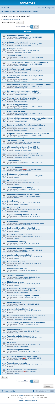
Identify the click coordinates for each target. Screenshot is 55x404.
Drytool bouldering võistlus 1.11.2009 (22, 215)
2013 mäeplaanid (14, 161)
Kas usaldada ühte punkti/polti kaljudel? (23, 91)
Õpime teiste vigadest (20, 72)
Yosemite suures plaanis (17, 363)
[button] (37, 26)
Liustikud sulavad (14, 302)
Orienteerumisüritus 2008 (17, 269)
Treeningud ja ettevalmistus (22, 38)
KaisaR (25, 263)
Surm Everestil (13, 201)
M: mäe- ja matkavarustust (17, 181)
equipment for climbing (16, 242)
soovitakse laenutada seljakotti (19, 255)
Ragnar (25, 311)
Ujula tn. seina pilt (14, 167)
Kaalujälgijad (12, 221)
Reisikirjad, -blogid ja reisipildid (20, 248)
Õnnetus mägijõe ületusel (17, 105)
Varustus (16, 177)
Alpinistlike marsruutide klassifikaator (22, 356)
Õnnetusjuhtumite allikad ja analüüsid (22, 98)
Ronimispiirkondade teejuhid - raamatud (23, 296)
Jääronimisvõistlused (15, 140)
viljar (24, 216)
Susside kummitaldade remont (19, 235)
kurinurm (26, 236)
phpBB (21, 395)
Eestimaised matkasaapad (17, 174)
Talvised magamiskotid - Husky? (20, 188)
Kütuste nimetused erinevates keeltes (22, 370)
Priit (24, 196)
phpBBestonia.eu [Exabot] (30, 398)
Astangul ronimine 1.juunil (18, 42)
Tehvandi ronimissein (15, 275)
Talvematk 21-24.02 (14, 56)
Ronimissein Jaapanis (16, 262)
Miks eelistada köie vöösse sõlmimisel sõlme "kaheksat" (29, 84)
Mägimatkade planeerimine (18, 350)
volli (24, 358)
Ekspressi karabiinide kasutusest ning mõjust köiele (28, 134)
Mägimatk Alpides (14, 208)
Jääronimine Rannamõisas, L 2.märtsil (22, 154)
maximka (26, 338)
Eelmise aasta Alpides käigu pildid (21, 289)
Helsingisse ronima (15, 49)
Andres (25, 257)
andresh (25, 37)
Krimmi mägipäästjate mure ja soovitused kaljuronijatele (29, 118)
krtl (24, 189)
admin (25, 169)
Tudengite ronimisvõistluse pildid (20, 336)
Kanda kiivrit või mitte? (16, 111)
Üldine (16, 218)
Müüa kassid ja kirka (15, 282)
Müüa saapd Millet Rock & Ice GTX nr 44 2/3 (24, 194)
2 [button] (34, 27)
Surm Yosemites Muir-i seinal (19, 69)
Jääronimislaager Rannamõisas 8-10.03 (22, 147)
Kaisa (25, 331)
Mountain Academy (15, 329)
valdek (25, 250)
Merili (24, 50)
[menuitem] (6, 7)
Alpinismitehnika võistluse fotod (20, 309)
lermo (25, 182)
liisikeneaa (26, 223)
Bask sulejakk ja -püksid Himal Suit (21, 228)
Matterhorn (11, 343)
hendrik (25, 290)
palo (24, 230)
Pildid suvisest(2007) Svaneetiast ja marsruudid (26, 323)
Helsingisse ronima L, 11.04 (18, 35)
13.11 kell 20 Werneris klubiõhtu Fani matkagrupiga (27, 62)
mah (24, 243)
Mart (24, 203)
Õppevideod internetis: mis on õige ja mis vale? (26, 316)
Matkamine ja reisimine (21, 59)
